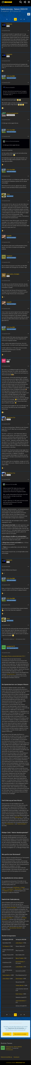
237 (21, 19)
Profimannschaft (9, 1049)
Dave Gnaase (19, 978)
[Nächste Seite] (24, 19)
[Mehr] (28, 30)
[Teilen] (28, 14)
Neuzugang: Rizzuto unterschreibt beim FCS (13, 656)
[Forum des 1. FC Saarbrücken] (6, 2)
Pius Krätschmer (9, 824)
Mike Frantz (18, 817)
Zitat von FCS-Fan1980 (11, 484)
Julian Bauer (19, 943)
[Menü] (29, 2)
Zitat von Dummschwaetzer (12, 141)
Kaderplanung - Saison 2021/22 (14, 1046)
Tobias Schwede (21, 824)
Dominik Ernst (10, 674)
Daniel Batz (9, 917)
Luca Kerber (10, 889)
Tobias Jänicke (19, 985)
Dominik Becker (20, 961)
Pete (15, 639)
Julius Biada (6, 978)
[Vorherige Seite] (7, 19)
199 (15, 19)
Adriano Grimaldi (11, 907)
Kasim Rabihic (6, 975)
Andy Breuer (16, 887)
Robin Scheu (19, 994)
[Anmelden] (24, 2)
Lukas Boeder (19, 966)
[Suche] (20, 2)
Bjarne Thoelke (19, 958)
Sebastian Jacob (8, 890)
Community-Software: (15, 1062)
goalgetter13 (8, 1048)
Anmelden (7, 1034)
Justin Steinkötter (20, 1000)
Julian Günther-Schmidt (15, 928)
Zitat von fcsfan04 (10, 87)
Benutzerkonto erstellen (20, 1034)
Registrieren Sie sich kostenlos (16, 1028)
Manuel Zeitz (18, 889)
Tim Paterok (6, 946)
